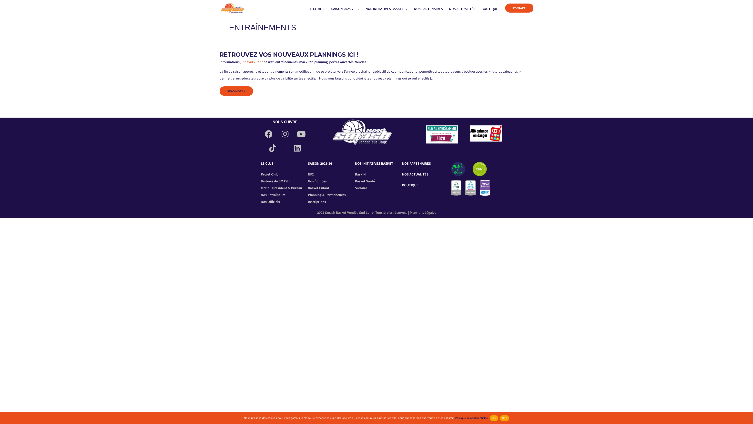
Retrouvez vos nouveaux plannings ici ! (289, 54)
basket (269, 61)
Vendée (360, 61)
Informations (230, 61)
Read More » (236, 89)
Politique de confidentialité (471, 417)
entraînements (286, 61)
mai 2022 (306, 61)
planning (321, 61)
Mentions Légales (423, 212)
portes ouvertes (341, 61)
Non (504, 417)
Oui (494, 417)
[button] (323, 8)
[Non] (748, 418)
